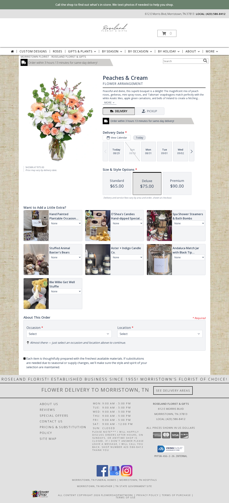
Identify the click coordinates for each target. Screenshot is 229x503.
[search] (205, 61)
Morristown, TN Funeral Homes (94, 480)
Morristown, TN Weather (95, 486)
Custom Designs (33, 51)
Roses (57, 51)
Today (139, 137)
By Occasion (138, 51)
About (191, 51)
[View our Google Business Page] (114, 475)
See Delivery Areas (173, 390)
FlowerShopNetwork (117, 495)
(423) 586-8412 (215, 14)
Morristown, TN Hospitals (138, 480)
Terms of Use (126, 497)
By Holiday (167, 51)
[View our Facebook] (102, 475)
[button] (166, 33)
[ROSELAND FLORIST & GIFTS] (114, 27)
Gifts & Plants (80, 51)
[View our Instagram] (126, 475)
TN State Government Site (133, 486)
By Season (110, 51)
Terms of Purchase (176, 495)
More (210, 51)
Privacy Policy (148, 495)
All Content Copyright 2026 (79, 495)
